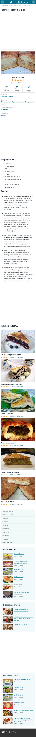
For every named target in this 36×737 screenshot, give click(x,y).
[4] (21, 80)
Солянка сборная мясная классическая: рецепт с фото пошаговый (23, 719)
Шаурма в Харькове (20, 624)
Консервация (7, 542)
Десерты (6, 532)
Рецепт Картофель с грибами (23, 710)
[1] (12, 80)
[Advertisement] (18, 30)
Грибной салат (18, 569)
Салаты (5, 518)
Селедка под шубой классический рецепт (20, 562)
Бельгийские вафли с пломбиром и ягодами (21, 610)
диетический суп (19, 702)
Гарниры (6, 525)
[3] (18, 80)
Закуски (5, 521)
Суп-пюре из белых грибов (22, 679)
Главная (3, 5)
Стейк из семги (18, 577)
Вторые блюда (8, 515)
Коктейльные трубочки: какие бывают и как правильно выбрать (23, 618)
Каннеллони (18, 584)
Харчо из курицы (19, 687)
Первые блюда (8, 511)
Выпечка (9, 5)
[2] (15, 80)
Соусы (5, 539)
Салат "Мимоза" (19, 554)
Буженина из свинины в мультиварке (21, 593)
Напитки (6, 535)
